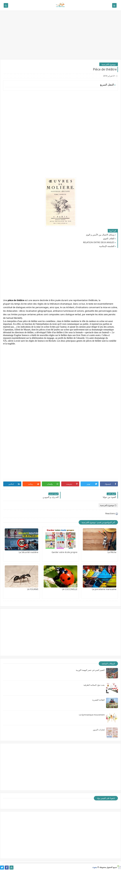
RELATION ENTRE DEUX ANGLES (98, 242)
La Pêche (112, 552)
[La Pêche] (99, 539)
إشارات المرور (99, 729)
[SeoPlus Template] (119, 867)
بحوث (94, 867)
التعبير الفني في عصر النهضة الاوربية (90, 670)
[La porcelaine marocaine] (99, 576)
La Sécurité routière (28, 552)
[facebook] (7, 868)
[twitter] (2, 868)
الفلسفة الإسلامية (106, 246)
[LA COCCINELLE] (60, 576)
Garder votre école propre (64, 552)
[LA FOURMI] (21, 576)
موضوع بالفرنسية (109, 64)
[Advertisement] (60, 36)
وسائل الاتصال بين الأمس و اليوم (100, 234)
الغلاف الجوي (108, 238)
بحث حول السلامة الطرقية (94, 685)
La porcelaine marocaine (104, 589)
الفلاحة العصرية (98, 700)
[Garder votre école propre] (60, 539)
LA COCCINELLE (69, 589)
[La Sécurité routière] (21, 539)
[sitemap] (11, 868)
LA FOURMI (32, 589)
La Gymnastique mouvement (92, 714)
